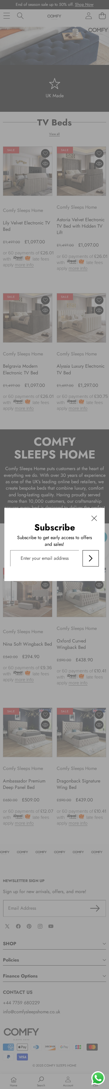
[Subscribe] (91, 558)
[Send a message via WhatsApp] (98, 1078)
